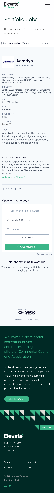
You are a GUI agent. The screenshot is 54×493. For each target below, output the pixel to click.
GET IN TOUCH (17, 398)
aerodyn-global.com (24, 65)
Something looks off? (15, 188)
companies (14, 43)
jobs (3, 43)
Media (31, 467)
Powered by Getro (44, 254)
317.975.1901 (9, 450)
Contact (32, 462)
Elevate (11, 5)
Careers (8, 467)
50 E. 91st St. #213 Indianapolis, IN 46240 (14, 444)
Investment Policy (12, 480)
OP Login (46, 427)
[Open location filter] (45, 229)
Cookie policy (33, 319)
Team (7, 462)
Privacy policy (20, 319)
